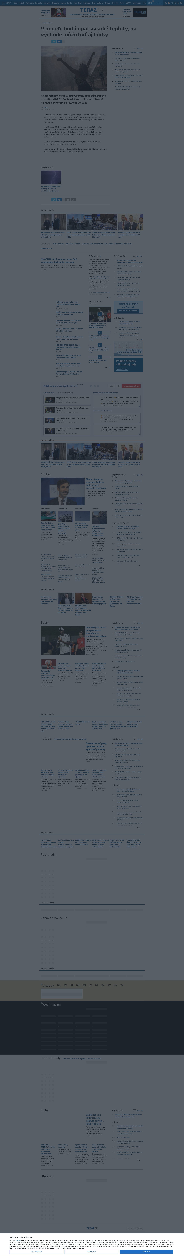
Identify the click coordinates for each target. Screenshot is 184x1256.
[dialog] (92, 1244)
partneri (18, 1240)
